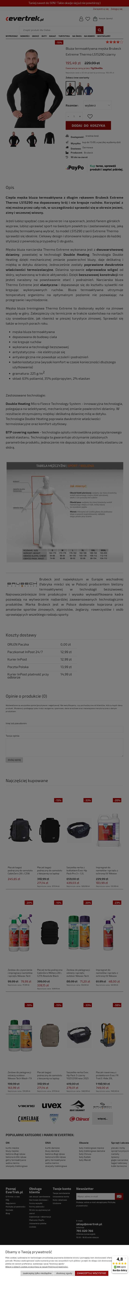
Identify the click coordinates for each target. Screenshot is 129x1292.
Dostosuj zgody (64, 1273)
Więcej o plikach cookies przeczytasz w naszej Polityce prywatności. (36, 1266)
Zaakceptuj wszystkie (91, 1273)
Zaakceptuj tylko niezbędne (37, 1273)
